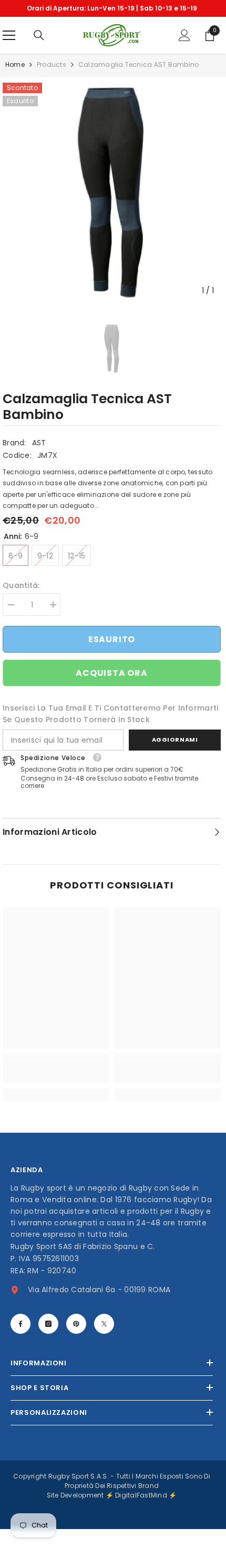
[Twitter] (104, 1324)
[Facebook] (20, 1324)
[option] (112, 8)
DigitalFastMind (142, 1495)
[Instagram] (48, 1324)
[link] (56, 1071)
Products (51, 64)
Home (15, 64)
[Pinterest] (76, 1324)
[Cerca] (39, 35)
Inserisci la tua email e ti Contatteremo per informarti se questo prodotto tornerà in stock (110, 714)
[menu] (9, 35)
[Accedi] (184, 35)
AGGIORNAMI (175, 739)
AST (39, 442)
